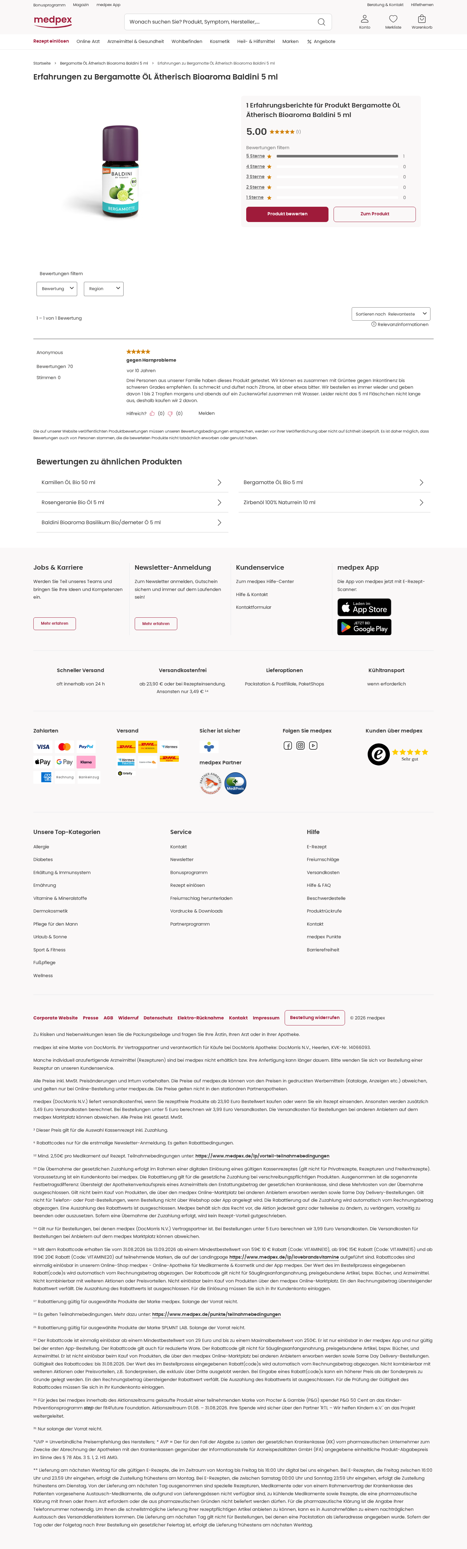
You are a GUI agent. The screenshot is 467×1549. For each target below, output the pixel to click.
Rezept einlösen (187, 885)
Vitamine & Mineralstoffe (60, 898)
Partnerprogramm (190, 924)
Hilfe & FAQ (319, 885)
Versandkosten (323, 872)
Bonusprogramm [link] (49, 5)
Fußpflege (44, 962)
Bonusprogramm (188, 872)
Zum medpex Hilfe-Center (265, 581)
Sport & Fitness (49, 950)
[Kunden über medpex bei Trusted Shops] (400, 754)
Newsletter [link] (181, 859)
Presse (90, 1018)
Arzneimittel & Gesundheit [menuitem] (135, 41)
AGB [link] (108, 1018)
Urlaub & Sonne (50, 937)
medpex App (108, 4)
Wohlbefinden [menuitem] (187, 41)
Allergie (41, 847)
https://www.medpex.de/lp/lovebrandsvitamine (284, 1257)
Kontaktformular (253, 607)
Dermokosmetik (50, 911)
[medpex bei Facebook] (288, 745)
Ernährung (44, 885)
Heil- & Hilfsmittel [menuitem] (256, 41)
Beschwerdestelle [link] (326, 898)
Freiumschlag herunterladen (201, 898)
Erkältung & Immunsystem (62, 872)
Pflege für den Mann (55, 924)
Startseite (42, 63)
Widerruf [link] (128, 1018)
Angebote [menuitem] (324, 41)
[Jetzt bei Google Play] (383, 627)
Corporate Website (55, 1018)
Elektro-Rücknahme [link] (201, 1018)
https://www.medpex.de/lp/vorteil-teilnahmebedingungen (262, 1156)
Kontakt (178, 847)
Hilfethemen (422, 4)
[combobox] (228, 22)
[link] (211, 783)
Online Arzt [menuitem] (88, 41)
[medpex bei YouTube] (313, 745)
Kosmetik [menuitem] (220, 41)
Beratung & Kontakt (385, 4)
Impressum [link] (266, 1018)
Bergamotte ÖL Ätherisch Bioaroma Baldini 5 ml (104, 63)
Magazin (81, 4)
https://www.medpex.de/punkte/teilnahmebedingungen (216, 1314)
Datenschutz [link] (158, 1018)
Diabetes (43, 859)
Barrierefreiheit (323, 950)
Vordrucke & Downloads (196, 911)
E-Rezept (317, 847)
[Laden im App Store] (383, 607)
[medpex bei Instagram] (300, 745)
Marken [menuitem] (290, 41)
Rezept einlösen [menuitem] (51, 41)
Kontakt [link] (315, 924)
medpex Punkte (324, 937)
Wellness (43, 975)
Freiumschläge (323, 859)
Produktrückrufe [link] (324, 911)
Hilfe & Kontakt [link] (252, 594)
